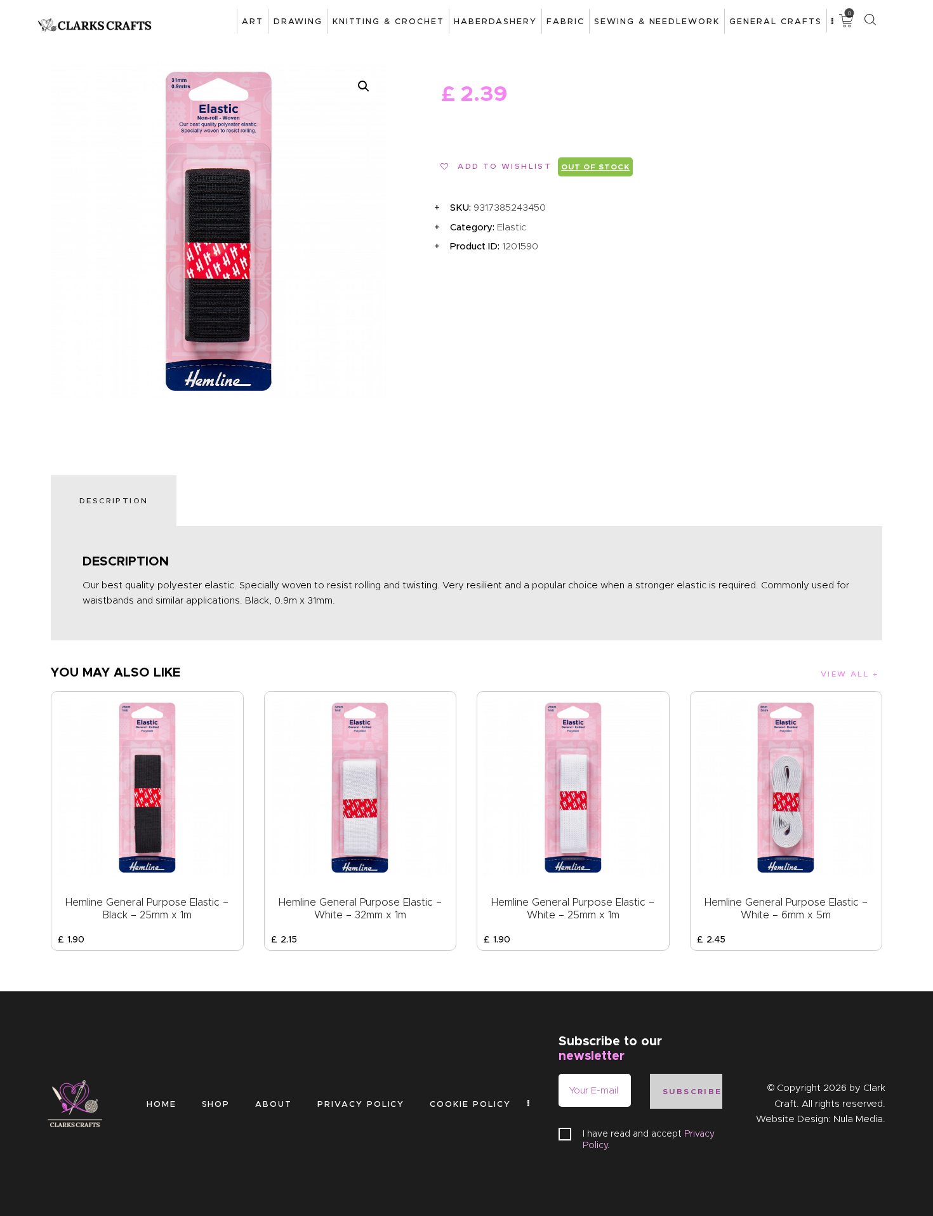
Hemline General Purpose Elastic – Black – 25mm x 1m (146, 908)
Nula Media (858, 1119)
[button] (363, 86)
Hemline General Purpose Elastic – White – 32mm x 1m (360, 908)
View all (845, 673)
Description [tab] (113, 500)
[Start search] (870, 20)
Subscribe (692, 1091)
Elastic (511, 227)
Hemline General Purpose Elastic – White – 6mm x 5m (786, 908)
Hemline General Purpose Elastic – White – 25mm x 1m (572, 908)
